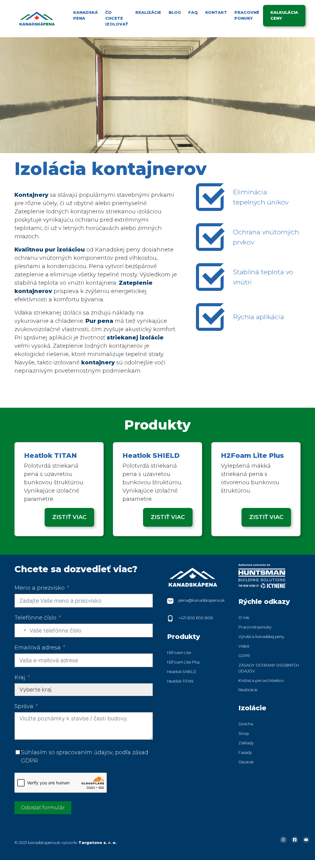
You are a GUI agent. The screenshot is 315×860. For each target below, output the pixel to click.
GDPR (244, 655)
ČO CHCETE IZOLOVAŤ (116, 18)
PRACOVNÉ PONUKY (246, 15)
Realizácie (247, 690)
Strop (243, 733)
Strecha (245, 724)
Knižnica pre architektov (261, 680)
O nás (243, 617)
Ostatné (245, 762)
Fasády (245, 752)
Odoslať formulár (43, 807)
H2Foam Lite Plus (183, 662)
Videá (243, 646)
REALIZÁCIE (148, 12)
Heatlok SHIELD (181, 671)
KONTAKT (216, 12)
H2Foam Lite (179, 652)
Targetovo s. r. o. (97, 842)
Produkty (183, 636)
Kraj (19, 677)
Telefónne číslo (35, 617)
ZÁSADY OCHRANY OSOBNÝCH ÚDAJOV (268, 668)
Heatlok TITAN (180, 681)
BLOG (175, 12)
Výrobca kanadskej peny (261, 636)
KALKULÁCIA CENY (284, 15)
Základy (246, 743)
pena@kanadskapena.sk (201, 600)
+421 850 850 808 (195, 618)
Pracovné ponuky (255, 627)
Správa (23, 706)
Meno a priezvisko (39, 588)
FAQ (193, 12)
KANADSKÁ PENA (85, 15)
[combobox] (21, 630)
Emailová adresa (37, 647)
